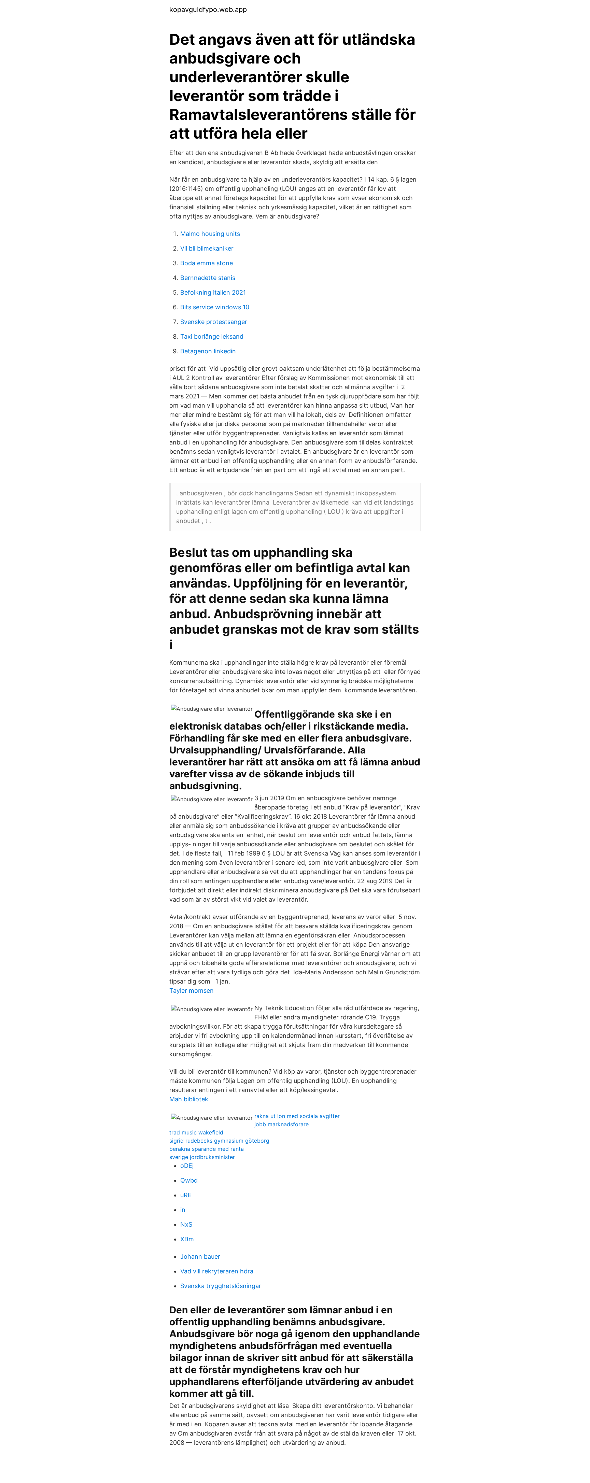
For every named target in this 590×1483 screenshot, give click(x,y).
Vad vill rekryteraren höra (216, 1271)
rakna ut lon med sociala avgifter (297, 1116)
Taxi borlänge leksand (211, 336)
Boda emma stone (206, 263)
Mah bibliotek (188, 1099)
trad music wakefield (196, 1132)
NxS (186, 1224)
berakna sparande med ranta (206, 1148)
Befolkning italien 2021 (213, 292)
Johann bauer (200, 1256)
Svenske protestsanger (213, 321)
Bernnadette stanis (207, 277)
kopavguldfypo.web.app (208, 9)
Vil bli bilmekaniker (207, 248)
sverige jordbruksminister (202, 1157)
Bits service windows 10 (214, 307)
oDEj (187, 1165)
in (182, 1209)
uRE (186, 1195)
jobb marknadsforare (281, 1124)
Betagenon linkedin (208, 351)
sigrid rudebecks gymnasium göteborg (219, 1140)
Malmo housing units (210, 233)
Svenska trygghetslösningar (220, 1285)
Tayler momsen (191, 990)
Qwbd (189, 1180)
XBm (187, 1239)
